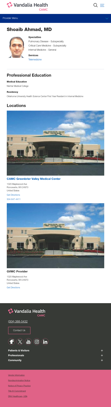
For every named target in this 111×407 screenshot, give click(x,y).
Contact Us (19, 330)
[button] (102, 5)
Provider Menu (10, 18)
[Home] (28, 7)
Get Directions (13, 195)
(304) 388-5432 (18, 321)
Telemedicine (35, 60)
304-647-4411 (14, 199)
